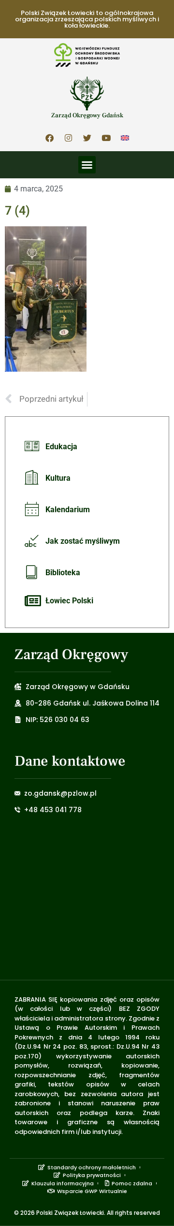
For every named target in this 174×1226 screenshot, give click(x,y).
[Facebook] (49, 138)
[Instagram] (68, 138)
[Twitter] (87, 138)
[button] (87, 164)
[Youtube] (106, 138)
